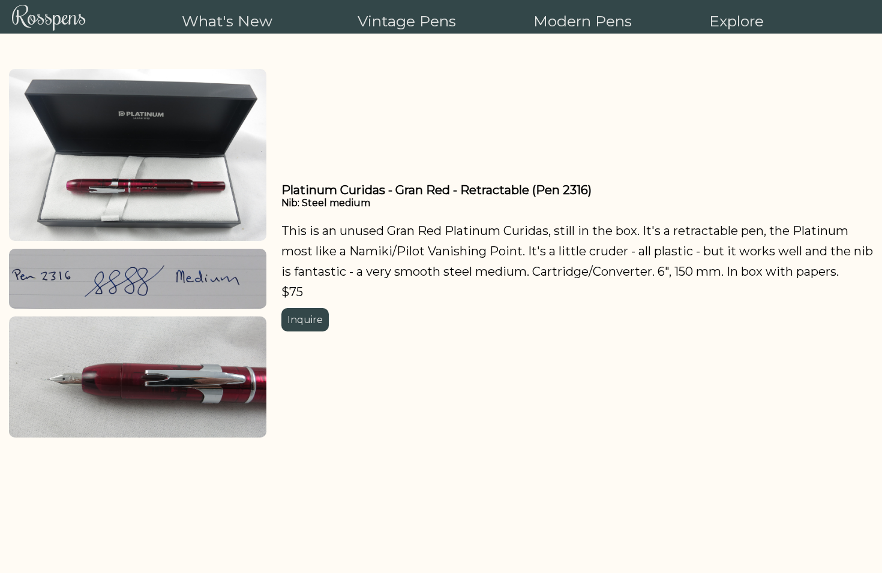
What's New (227, 21)
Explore (736, 21)
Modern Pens (582, 21)
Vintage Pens (407, 21)
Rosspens (49, 15)
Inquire (305, 319)
